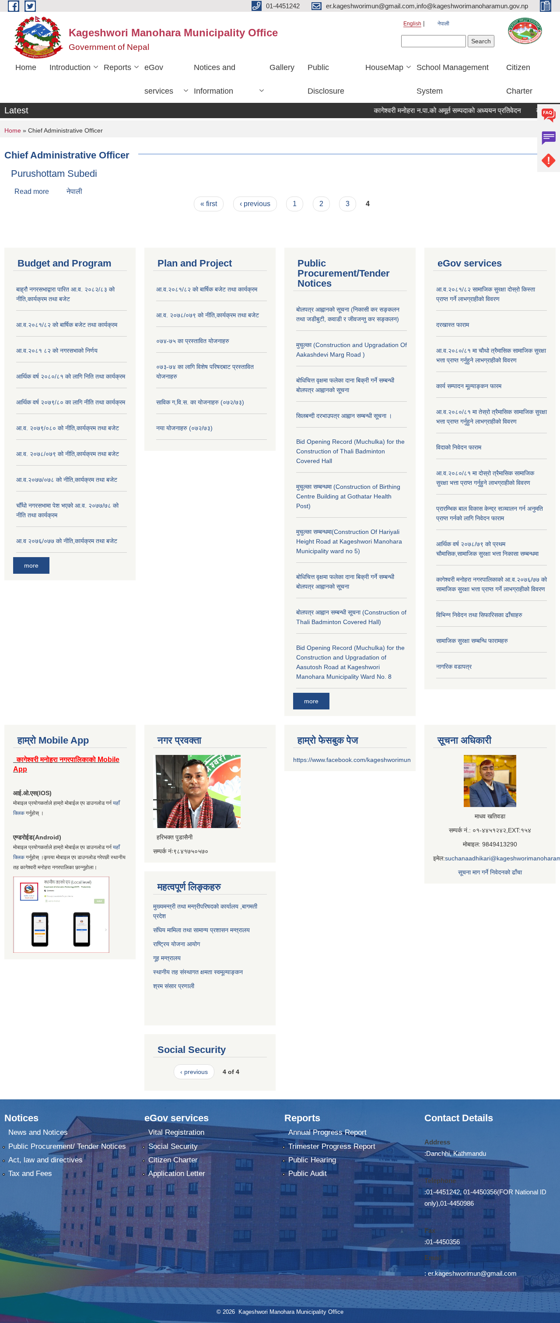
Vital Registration (176, 1132)
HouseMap (384, 67)
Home (25, 67)
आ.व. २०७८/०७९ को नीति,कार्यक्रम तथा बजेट (67, 453)
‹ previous (255, 203)
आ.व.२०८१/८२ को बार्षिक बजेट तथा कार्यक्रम (66, 324)
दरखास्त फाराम (452, 324)
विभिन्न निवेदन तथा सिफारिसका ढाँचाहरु (479, 614)
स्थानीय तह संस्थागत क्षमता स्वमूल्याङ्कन (198, 972)
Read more (31, 191)
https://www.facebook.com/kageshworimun (352, 759)
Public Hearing (312, 1160)
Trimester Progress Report (331, 1146)
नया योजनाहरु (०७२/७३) (184, 428)
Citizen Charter (519, 79)
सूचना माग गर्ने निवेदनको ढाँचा (490, 872)
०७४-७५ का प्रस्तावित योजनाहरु (192, 340)
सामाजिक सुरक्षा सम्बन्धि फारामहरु (472, 640)
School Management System (452, 79)
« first (208, 203)
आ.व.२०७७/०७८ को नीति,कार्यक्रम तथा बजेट (66, 479)
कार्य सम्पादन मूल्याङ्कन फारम (468, 386)
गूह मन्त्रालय (167, 958)
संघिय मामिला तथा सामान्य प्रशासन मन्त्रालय (201, 929)
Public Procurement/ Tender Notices (67, 1146)
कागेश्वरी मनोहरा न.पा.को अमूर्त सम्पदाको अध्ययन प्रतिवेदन (425, 110)
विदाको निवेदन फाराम (458, 447)
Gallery (282, 67)
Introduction (70, 67)
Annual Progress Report (327, 1132)
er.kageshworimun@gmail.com (472, 1273)
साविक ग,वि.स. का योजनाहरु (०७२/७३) (200, 402)
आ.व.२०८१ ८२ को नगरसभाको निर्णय (57, 350)
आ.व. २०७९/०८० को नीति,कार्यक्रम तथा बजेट (67, 428)
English (412, 24)
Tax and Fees (30, 1173)
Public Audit (307, 1173)
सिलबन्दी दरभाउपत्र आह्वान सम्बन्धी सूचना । (344, 415)
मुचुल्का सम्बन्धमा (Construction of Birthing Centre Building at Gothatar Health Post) (348, 496)
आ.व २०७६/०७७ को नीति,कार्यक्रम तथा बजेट (66, 540)
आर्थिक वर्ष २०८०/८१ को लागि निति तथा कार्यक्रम (70, 376)
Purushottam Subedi (54, 173)
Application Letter (176, 1173)
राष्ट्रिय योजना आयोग (176, 944)
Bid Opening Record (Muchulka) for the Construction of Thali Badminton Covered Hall (350, 451)
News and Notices (38, 1132)
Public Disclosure (326, 79)
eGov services (158, 79)
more (31, 565)
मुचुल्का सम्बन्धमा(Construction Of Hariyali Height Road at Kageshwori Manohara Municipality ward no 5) (349, 541)
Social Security (173, 1146)
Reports (117, 67)
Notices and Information (214, 79)
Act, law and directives (45, 1160)
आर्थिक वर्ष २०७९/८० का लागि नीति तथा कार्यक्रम (70, 402)
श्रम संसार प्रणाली (174, 986)
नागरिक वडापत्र (454, 666)
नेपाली (443, 24)
